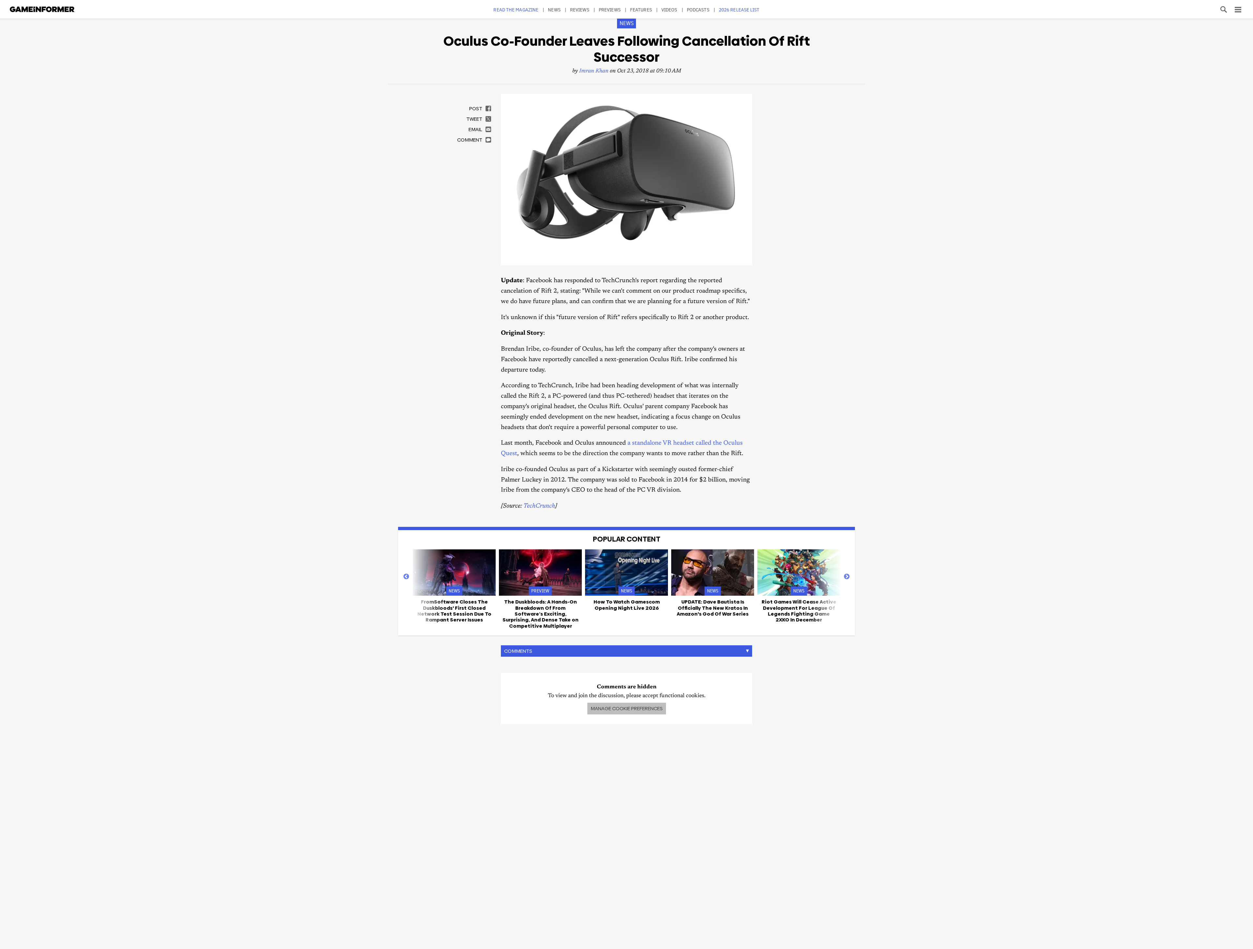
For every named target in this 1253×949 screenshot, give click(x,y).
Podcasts (698, 10)
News (554, 10)
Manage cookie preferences (627, 708)
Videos (669, 10)
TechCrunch (539, 506)
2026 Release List (739, 10)
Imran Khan (594, 71)
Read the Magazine (515, 10)
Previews (610, 10)
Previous (406, 577)
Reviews (579, 10)
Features (641, 10)
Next (846, 577)
